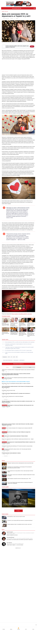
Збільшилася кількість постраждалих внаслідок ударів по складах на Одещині (16, 383)
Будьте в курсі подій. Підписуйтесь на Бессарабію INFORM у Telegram (16, 381)
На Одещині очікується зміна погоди (8, 390)
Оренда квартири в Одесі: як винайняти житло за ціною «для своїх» (19, 524)
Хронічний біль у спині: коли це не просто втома (16, 516)
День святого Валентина (7, 360)
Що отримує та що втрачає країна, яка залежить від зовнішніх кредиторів (20, 539)
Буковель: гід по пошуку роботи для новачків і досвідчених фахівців (19, 520)
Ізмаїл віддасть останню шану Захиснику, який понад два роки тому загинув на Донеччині (17, 406)
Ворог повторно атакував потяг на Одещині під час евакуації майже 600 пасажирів (17, 428)
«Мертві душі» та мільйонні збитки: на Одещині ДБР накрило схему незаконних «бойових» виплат (18, 370)
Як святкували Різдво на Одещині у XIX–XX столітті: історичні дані (18, 350)
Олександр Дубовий (10, 537)
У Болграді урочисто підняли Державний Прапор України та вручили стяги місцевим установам (18, 442)
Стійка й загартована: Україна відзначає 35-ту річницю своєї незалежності (16, 393)
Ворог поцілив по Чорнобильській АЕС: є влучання (22, 313)
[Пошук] (30, 8)
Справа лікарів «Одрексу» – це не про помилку (15, 544)
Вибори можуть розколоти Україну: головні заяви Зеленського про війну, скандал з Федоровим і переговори (17, 424)
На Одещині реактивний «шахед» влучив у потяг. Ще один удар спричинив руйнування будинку (16, 449)
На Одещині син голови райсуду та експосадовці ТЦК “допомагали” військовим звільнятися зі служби (19, 467)
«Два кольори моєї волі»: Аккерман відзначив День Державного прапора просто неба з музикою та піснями (18, 378)
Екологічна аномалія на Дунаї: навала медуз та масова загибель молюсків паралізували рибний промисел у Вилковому (16, 374)
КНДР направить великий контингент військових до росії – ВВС (19, 478)
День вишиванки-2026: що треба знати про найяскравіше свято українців (19, 342)
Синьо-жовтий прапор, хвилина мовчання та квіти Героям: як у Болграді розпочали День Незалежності (17, 387)
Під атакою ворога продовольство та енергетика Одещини (12, 396)
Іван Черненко (9, 542)
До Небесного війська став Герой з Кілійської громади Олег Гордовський (16, 432)
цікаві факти (22, 360)
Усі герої (18, 510)
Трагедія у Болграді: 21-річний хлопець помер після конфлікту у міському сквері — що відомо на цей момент (18, 402)
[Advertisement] (18, 67)
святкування (16, 360)
